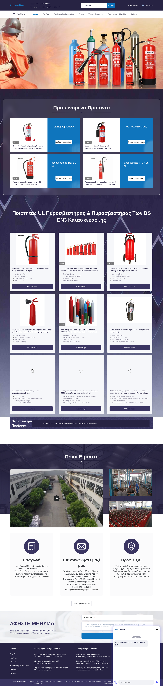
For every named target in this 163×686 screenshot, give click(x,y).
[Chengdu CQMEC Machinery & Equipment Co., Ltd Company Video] (56, 498)
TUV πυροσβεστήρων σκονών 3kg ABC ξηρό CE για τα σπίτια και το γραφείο (72, 423)
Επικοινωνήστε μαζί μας (117, 14)
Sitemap (13, 673)
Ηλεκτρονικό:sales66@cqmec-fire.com (81, 590)
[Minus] (157, 629)
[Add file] (115, 682)
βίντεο (81, 14)
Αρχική (35, 14)
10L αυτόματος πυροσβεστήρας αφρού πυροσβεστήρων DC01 (27, 392)
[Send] (157, 682)
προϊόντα (21, 14)
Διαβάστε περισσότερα (63, 142)
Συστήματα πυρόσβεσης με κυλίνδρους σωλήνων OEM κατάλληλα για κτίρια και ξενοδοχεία (79, 392)
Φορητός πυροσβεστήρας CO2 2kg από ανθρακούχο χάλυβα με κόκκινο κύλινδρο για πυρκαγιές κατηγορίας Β (32, 331)
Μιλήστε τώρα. (133, 5)
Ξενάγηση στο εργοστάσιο (64, 14)
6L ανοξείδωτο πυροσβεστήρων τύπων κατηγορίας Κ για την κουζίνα (129, 331)
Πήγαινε (111, 5)
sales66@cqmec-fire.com (45, 7)
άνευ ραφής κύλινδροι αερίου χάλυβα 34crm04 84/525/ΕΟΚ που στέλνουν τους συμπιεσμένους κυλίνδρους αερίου (79, 331)
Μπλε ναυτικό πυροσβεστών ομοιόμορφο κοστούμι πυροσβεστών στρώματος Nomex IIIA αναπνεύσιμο (129, 392)
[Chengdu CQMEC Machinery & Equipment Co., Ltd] (17, 7)
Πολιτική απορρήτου (20, 681)
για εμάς (46, 14)
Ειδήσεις (134, 14)
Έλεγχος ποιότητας (95, 14)
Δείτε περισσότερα (80, 603)
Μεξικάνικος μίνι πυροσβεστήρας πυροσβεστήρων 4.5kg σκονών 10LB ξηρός (31, 269)
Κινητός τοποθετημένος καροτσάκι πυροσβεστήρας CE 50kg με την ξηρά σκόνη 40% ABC (129, 269)
